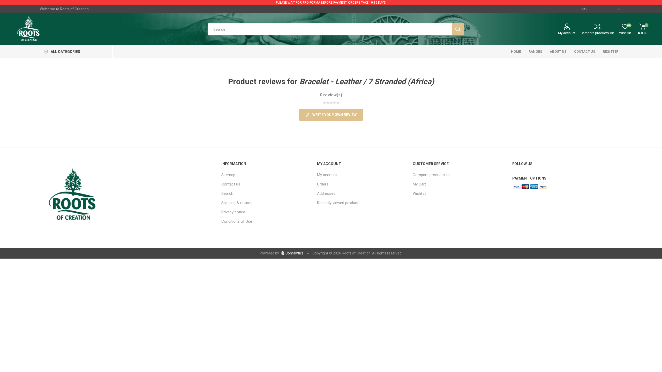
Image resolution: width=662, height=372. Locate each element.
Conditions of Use (236, 221)
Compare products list (597, 33)
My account (566, 33)
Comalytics (294, 253)
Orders (322, 184)
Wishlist (419, 193)
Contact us (230, 184)
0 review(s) (331, 94)
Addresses (326, 193)
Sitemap (228, 175)
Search (227, 193)
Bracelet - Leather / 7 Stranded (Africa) (366, 81)
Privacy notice (233, 212)
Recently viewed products (338, 202)
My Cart (419, 184)
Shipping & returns (236, 202)
